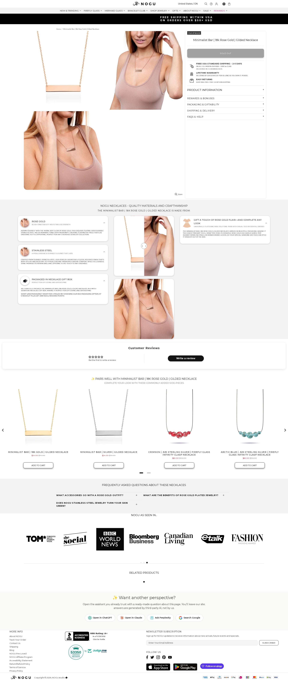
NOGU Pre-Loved (18, 653)
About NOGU (15, 636)
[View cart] (230, 3)
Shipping (13, 646)
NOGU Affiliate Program (21, 657)
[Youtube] (170, 657)
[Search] (205, 3)
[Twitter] (152, 657)
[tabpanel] (41, 539)
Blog (11, 650)
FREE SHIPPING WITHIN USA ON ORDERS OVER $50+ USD (145, 19)
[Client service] (211, 3)
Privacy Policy (16, 671)
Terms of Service (17, 667)
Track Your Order (17, 640)
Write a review (185, 358)
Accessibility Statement (20, 660)
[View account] (216, 3)
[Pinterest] (164, 657)
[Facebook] (147, 657)
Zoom (180, 194)
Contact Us (14, 643)
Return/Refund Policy (19, 664)
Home (58, 29)
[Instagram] (158, 657)
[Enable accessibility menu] (223, 3)
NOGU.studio (144, 4)
